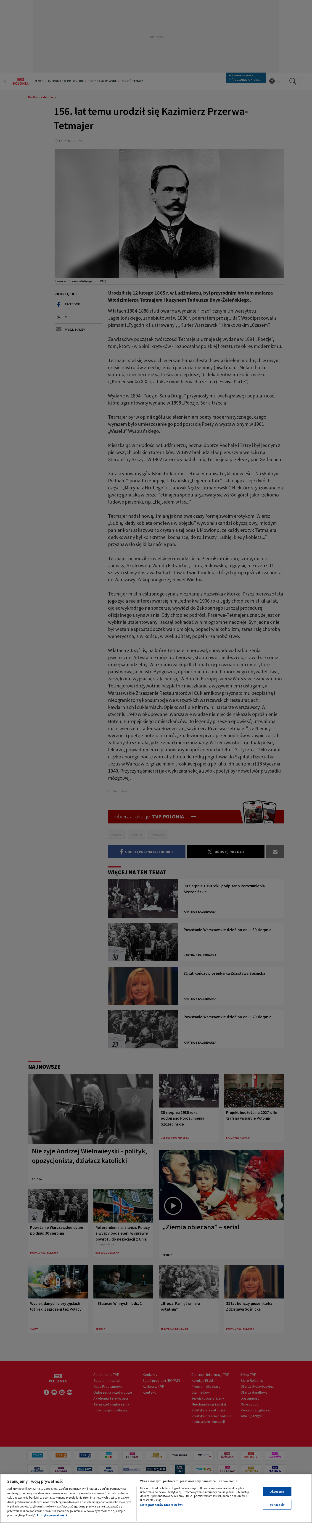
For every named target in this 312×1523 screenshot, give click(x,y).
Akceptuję (277, 1492)
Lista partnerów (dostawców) (161, 1505)
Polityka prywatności (52, 1515)
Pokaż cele (277, 1505)
